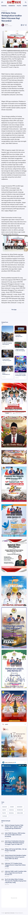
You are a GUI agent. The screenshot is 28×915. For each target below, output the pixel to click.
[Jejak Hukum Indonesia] (14, 2)
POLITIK (19, 5)
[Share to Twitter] (23, 25)
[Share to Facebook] (21, 25)
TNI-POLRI (4, 816)
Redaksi (6, 24)
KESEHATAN (19, 806)
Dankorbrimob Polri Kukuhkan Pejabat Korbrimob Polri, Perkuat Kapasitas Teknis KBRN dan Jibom (15, 856)
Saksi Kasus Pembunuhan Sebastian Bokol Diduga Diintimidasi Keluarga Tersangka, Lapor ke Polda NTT (14, 842)
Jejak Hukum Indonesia (9, 912)
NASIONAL (4, 5)
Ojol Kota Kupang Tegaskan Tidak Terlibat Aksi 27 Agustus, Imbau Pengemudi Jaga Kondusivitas (14, 826)
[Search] (26, 2)
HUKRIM (25, 5)
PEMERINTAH (12, 5)
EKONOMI (4, 806)
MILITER (4, 809)
